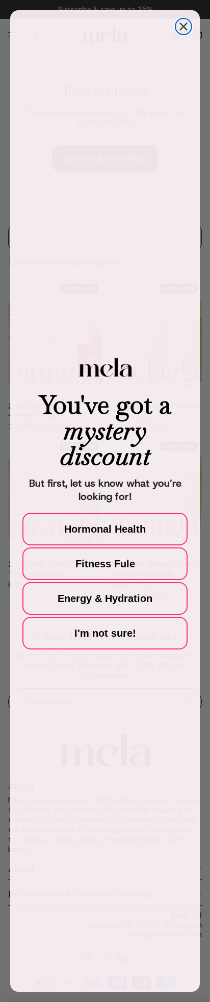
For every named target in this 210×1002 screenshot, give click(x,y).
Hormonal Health (105, 529)
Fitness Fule (105, 563)
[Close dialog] (183, 26)
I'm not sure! (105, 633)
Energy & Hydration (105, 598)
